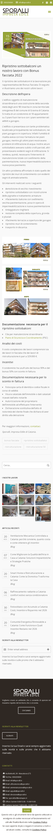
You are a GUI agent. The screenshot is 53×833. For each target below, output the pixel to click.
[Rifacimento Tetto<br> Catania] (26, 489)
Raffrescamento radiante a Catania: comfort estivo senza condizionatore (29, 593)
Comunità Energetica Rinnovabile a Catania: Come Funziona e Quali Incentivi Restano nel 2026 (28, 625)
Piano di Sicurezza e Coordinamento (23, 337)
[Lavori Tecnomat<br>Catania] (10, 500)
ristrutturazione (13, 446)
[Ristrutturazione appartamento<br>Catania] (26, 500)
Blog (12, 546)
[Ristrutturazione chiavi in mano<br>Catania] (10, 489)
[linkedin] (47, 3)
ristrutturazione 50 (36, 446)
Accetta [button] (27, 810)
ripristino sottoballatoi (35, 440)
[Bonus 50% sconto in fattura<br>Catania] (26, 511)
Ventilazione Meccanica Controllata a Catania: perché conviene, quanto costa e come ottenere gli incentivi (30, 539)
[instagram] (51, 3)
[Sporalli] (15, 12)
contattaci (35, 426)
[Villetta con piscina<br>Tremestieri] (43, 514)
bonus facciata (11, 440)
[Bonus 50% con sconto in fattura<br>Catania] (10, 511)
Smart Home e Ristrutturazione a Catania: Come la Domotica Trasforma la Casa (29, 577)
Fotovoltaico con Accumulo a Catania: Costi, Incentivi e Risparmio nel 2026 (29, 608)
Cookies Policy (40, 822)
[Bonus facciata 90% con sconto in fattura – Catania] (43, 500)
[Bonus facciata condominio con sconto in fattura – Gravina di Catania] (43, 489)
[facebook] (43, 3)
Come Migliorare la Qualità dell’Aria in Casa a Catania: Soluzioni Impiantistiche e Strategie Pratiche (30, 558)
